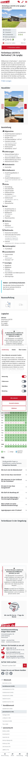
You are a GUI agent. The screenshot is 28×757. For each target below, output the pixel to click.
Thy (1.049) (5, 724)
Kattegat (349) (6, 715)
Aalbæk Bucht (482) (7, 708)
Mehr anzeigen (6, 81)
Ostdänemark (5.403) (7, 692)
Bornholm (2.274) (6, 683)
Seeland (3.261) (6, 698)
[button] (26, 2)
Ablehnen (14, 408)
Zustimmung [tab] (5, 349)
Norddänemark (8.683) (8, 686)
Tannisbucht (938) (7, 721)
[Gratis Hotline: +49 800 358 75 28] (22, 2)
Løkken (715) (5, 749)
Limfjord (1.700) (6, 718)
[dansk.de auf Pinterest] (10, 673)
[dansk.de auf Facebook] (2, 673)
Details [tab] (14, 349)
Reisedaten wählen (14, 47)
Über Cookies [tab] (22, 349)
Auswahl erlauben (14, 403)
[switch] (24, 381)
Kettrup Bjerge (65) (7, 740)
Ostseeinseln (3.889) (7, 695)
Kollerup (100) (6, 743)
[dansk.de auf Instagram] (6, 673)
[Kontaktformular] (19, 2)
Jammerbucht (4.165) (8, 711)
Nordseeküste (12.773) (8, 689)
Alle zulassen (14, 398)
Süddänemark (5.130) (8, 701)
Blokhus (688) (5, 731)
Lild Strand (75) (6, 746)
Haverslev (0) (5, 737)
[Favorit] (25, 40)
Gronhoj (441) (5, 734)
